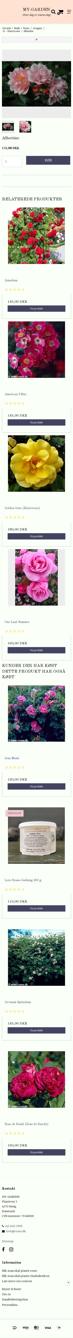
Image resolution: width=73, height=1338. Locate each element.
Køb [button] (48, 160)
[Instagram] (11, 1249)
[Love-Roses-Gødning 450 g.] (36, 841)
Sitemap (7, 1241)
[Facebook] (3, 1249)
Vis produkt (36, 308)
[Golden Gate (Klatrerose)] (36, 469)
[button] (36, 39)
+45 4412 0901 (13, 1226)
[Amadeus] (36, 242)
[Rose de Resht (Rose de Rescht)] (36, 1085)
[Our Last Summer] (36, 583)
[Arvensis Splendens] (36, 963)
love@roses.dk (16, 1231)
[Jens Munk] (36, 719)
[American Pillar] (36, 355)
